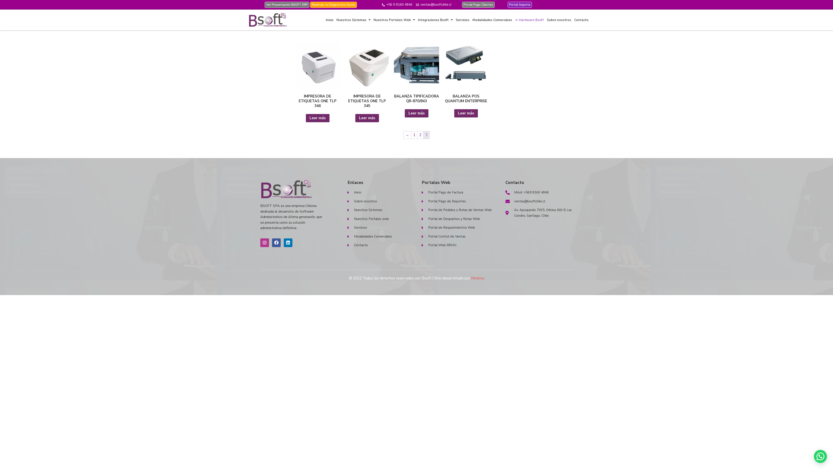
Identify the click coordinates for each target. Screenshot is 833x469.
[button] (820, 456)
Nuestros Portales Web (392, 20)
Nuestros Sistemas (351, 20)
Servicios (462, 20)
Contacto (581, 20)
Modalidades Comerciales (492, 20)
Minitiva (477, 278)
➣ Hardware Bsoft (529, 20)
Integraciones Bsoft (433, 20)
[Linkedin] (288, 242)
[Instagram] (264, 242)
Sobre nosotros (559, 20)
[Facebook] (276, 242)
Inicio (329, 20)
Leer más (318, 118)
